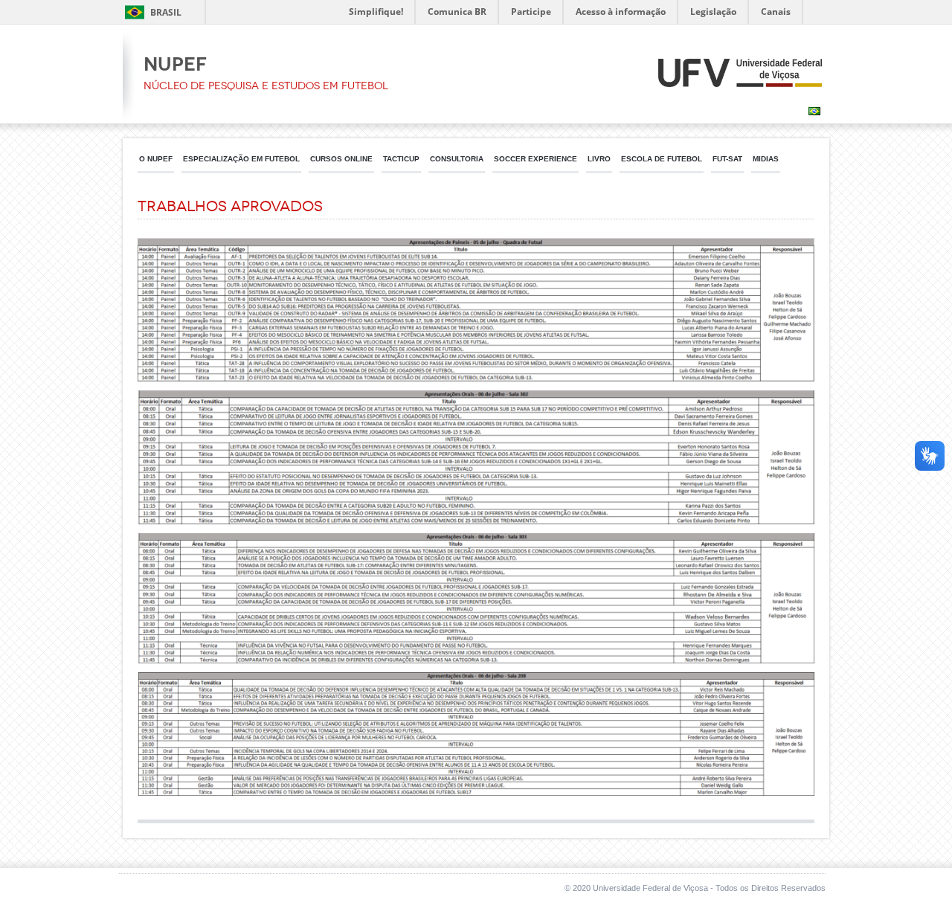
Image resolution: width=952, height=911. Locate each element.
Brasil (165, 12)
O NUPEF (156, 159)
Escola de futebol (661, 159)
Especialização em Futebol (241, 159)
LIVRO (599, 159)
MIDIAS (766, 159)
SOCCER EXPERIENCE (535, 159)
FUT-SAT (727, 159)
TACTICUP (401, 159)
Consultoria (456, 159)
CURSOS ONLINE (341, 159)
